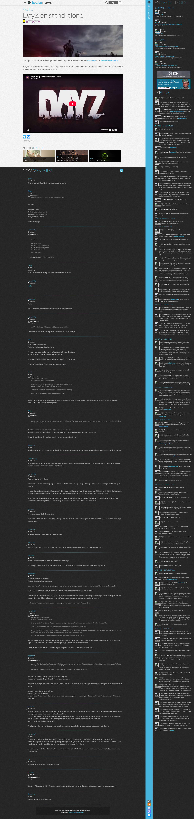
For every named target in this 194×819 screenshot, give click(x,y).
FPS (26, 140)
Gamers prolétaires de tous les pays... (165, 56)
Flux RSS (149, 804)
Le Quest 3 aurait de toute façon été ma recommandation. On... (170, 48)
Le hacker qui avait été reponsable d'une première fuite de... (169, 16)
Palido (160, 11)
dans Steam (91, 60)
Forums (160, 39)
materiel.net (181, 583)
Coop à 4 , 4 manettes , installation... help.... (167, 66)
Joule (29, 20)
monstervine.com (163, 426)
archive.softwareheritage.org (177, 111)
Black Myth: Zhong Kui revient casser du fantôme (168, 24)
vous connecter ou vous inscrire (76, 812)
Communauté (149, 400)
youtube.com (173, 147)
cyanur (160, 52)
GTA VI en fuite (159, 15)
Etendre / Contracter (149, 801)
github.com (176, 456)
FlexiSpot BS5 (159, 33)
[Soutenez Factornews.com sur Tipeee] (173, 89)
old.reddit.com (174, 299)
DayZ (29, 140)
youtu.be (172, 730)
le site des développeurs (109, 60)
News (32, 140)
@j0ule (35, 22)
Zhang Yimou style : (160, 26)
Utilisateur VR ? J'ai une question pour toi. (166, 47)
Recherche (106, 2)
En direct (163, 2)
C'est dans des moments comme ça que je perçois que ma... (169, 58)
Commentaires (164, 7)
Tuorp (160, 61)
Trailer (30, 286)
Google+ (42, 22)
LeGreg (160, 20)
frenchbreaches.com (172, 579)
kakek (160, 42)
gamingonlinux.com (173, 466)
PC (23, 140)
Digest (181, 2)
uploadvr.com (171, 363)
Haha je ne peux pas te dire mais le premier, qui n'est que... (169, 67)
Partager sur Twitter (24, 136)
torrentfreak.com (182, 118)
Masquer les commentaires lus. (121, 170)
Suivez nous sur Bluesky (149, 815)
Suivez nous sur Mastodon (149, 811)
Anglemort (161, 30)
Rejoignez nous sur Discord (149, 808)
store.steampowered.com (165, 444)
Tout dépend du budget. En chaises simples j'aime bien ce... (169, 35)
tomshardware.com (179, 236)
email (30, 22)
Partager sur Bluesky (28, 136)
